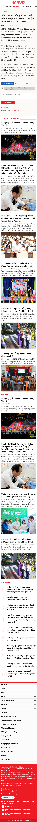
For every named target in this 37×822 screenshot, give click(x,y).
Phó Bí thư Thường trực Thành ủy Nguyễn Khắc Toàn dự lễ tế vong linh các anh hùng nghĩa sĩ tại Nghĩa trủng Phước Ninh (21, 618)
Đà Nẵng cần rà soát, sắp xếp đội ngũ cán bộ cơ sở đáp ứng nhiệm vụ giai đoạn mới (20, 607)
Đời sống (4, 704)
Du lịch (3, 696)
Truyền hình (5, 740)
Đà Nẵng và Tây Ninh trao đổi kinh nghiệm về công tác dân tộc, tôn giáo (20, 665)
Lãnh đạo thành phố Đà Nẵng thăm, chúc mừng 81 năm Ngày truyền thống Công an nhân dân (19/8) (21, 630)
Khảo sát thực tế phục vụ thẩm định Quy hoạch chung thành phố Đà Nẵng (18, 495)
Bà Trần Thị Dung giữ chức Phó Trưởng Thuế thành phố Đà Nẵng (19, 598)
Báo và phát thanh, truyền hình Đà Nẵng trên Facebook (18, 810)
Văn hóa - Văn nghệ (7, 700)
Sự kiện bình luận (7, 752)
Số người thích (15, 110)
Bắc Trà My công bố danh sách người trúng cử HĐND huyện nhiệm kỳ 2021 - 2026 (19, 88)
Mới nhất (8, 6)
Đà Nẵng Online (9, 806)
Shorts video (5, 759)
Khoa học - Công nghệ (8, 716)
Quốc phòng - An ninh (8, 724)
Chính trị (16, 6)
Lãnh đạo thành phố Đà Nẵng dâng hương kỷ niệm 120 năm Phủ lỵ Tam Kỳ (17, 309)
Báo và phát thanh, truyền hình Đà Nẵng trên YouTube (18, 814)
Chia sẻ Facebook (8, 83)
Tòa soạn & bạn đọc (8, 728)
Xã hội (23, 6)
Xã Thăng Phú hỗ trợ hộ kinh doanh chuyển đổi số (16, 354)
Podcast (4, 756)
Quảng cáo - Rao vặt (8, 736)
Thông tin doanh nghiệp (9, 732)
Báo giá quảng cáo (8, 797)
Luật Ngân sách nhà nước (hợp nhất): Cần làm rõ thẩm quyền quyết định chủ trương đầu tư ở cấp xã (18, 218)
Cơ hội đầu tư (5, 748)
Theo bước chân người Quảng (11, 720)
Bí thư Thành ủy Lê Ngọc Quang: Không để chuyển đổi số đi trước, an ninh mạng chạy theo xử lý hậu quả (20, 589)
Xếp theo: (3, 110)
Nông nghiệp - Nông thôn (9, 744)
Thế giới (4, 712)
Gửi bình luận (8, 102)
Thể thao (4, 708)
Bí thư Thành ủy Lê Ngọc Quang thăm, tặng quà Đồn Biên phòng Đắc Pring (21, 657)
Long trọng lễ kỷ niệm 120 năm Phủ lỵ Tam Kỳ (17, 123)
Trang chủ (4, 11)
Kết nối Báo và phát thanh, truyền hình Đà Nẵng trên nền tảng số (17, 802)
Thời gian (9, 110)
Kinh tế (28, 6)
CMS (16, 820)
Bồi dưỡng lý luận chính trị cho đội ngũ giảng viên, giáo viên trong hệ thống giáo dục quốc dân (21, 648)
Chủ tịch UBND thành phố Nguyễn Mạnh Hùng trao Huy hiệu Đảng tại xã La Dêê (21, 673)
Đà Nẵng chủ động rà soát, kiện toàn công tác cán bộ (20, 639)
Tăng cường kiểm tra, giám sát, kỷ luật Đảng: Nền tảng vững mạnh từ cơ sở (17, 264)
